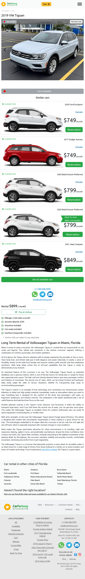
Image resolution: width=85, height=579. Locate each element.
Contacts (68, 509)
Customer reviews (65, 505)
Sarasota (7, 484)
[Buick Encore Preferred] (33, 190)
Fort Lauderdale (10, 473)
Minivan (16, 542)
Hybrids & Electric (16, 534)
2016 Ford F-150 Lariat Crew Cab (43, 555)
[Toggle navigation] (80, 4)
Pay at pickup (25, 312)
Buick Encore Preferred (70, 174)
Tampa (60, 484)
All (16, 522)
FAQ (77, 505)
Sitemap (72, 559)
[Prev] (5, 50)
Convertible (16, 545)
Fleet (40, 505)
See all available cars (42, 279)
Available (16, 526)
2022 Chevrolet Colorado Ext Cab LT (43, 549)
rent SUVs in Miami (49, 450)
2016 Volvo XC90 (42, 561)
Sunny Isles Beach (38, 484)
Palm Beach (35, 480)
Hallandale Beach (64, 473)
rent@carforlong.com (42, 299)
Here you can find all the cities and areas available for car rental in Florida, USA (35, 494)
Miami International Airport (41, 477)
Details (79, 112)
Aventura (34, 470)
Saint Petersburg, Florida (67, 480)
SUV (16, 538)
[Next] (80, 50)
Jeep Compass (74, 244)
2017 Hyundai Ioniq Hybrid (42, 534)
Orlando (7, 480)
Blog (77, 509)
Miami (6, 470)
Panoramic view (76, 22)
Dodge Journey (73, 139)
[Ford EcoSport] (33, 120)
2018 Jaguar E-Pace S (42, 544)
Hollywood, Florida (11, 477)
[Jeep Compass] (33, 259)
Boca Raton (62, 470)
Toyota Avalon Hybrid (42, 529)
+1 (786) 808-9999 (42, 289)
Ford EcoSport (74, 104)
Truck (16, 549)
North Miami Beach (64, 477)
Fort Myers (35, 473)
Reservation (74, 129)
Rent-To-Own (72, 219)
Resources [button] (49, 505)
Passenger (16, 530)
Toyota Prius (42, 540)
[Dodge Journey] (33, 155)
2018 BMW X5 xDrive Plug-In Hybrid (42, 523)
